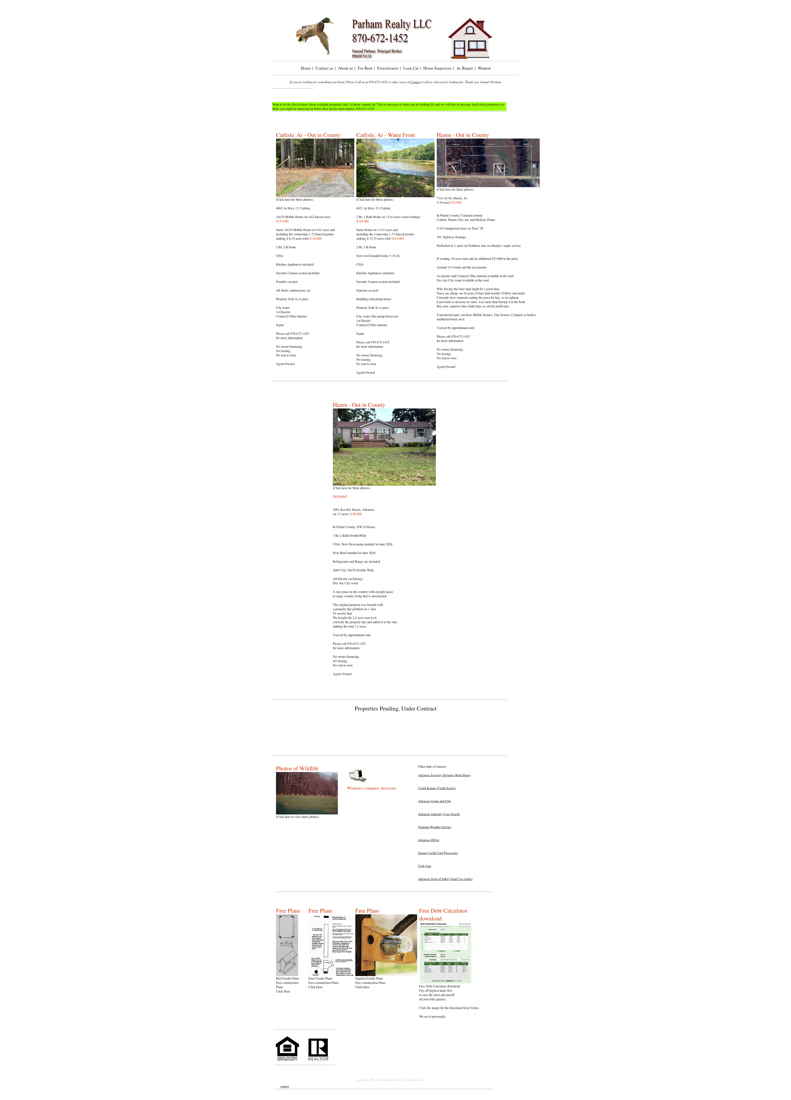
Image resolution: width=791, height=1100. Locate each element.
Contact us (324, 68)
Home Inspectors (437, 68)
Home (306, 68)
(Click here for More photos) (299, 199)
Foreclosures (388, 68)
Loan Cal (411, 68)
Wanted (484, 68)
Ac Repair (464, 68)
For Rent (365, 68)
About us (345, 68)
